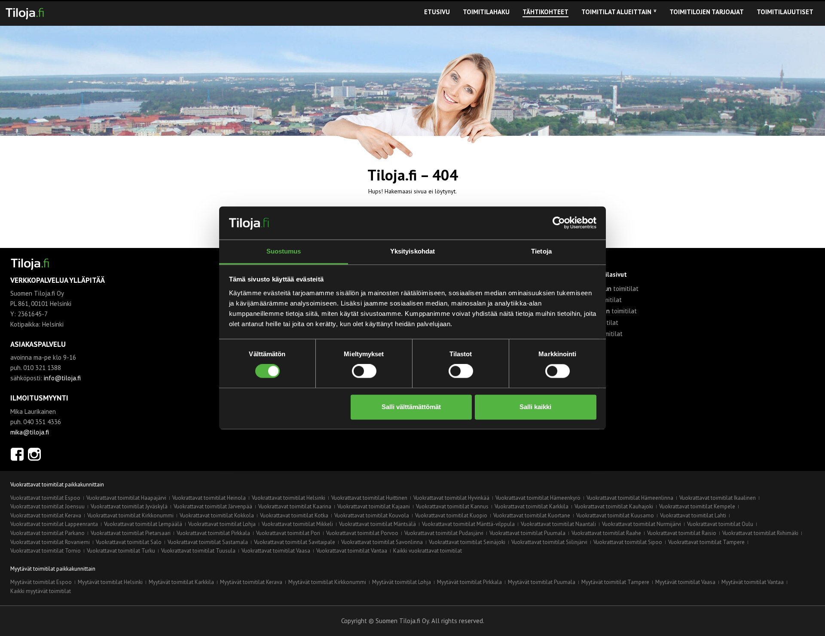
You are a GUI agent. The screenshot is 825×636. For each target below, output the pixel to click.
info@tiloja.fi (62, 378)
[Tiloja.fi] (24, 12)
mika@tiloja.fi (29, 432)
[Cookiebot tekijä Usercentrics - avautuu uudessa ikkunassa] (558, 223)
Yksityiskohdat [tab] (412, 251)
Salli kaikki (535, 406)
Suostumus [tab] (283, 251)
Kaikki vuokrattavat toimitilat (427, 550)
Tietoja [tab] (541, 251)
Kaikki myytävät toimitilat (40, 591)
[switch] (364, 371)
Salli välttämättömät (411, 406)
